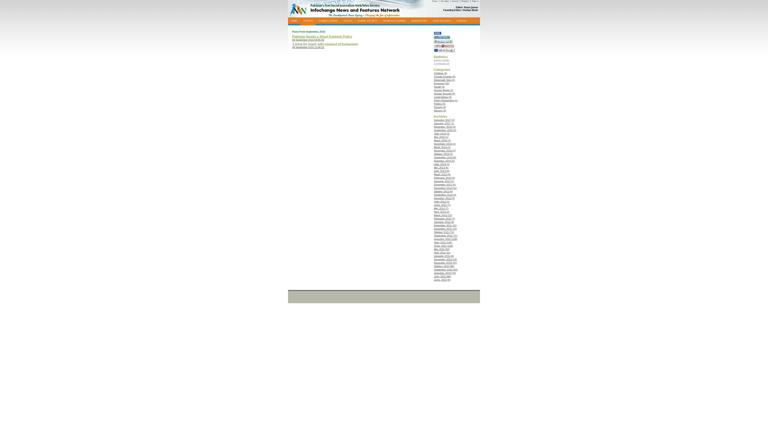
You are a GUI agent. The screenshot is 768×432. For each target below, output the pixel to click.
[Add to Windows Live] (443, 42)
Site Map (445, 1)
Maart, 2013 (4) (442, 174)
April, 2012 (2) (441, 212)
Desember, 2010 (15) (445, 259)
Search (455, 1)
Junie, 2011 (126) (443, 246)
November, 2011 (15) (445, 229)
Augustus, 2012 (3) (444, 198)
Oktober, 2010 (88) (444, 266)
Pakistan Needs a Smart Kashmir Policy (322, 36)
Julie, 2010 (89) (442, 276)
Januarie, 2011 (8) (444, 256)
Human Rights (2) (443, 90)
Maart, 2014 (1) (442, 147)
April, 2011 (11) (442, 252)
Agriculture (419, 21)
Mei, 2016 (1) (441, 137)
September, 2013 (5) (445, 157)
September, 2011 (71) (445, 235)
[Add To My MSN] (442, 38)
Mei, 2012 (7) (441, 208)
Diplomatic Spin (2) (444, 80)
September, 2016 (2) (445, 130)
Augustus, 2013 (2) (444, 161)
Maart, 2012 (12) (443, 215)
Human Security (367, 21)
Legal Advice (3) (443, 97)
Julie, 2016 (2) (442, 133)
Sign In (475, 1)
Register (465, 1)
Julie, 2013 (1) (442, 164)
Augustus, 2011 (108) (445, 239)
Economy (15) (441, 83)
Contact (462, 21)
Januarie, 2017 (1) (444, 123)
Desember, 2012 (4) (445, 184)
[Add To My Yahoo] (444, 46)
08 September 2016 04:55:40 (308, 40)
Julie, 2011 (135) (443, 242)
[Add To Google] (444, 51)
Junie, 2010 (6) (442, 280)
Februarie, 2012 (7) (444, 218)
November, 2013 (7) (445, 150)
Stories (308, 21)
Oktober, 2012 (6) (443, 191)
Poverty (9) (440, 107)
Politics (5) (439, 104)
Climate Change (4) (444, 76)
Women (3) (440, 110)
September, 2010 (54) (446, 269)
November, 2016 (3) (445, 127)
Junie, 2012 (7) (442, 205)
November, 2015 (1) (445, 144)
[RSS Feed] (437, 33)
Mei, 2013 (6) (441, 167)
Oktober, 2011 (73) (444, 232)
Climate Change (328, 21)
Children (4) (440, 73)
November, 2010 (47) (445, 263)
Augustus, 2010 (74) (445, 273)
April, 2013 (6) (441, 171)
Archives (440, 116)
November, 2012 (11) (445, 188)
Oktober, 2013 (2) (443, 154)
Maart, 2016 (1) (442, 140)
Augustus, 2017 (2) (444, 120)
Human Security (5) (444, 93)
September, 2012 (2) (445, 195)
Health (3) (439, 87)
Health (348, 21)
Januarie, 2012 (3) (444, 222)
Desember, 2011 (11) (445, 225)
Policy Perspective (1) (446, 100)
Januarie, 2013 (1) (444, 181)
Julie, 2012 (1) (442, 201)
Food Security (442, 21)
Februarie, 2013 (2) (444, 178)
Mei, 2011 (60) (442, 249)
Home (435, 1)
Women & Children (394, 21)
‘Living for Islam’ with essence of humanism (325, 44)
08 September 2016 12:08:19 (308, 47)
